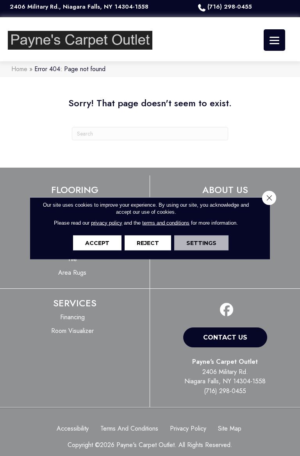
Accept (97, 242)
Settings (201, 242)
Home (19, 68)
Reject (148, 242)
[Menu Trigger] (274, 40)
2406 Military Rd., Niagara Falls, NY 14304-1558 (79, 6)
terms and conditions (165, 222)
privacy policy (106, 222)
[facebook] (226, 310)
